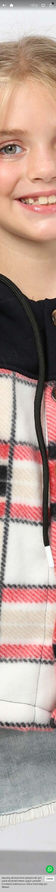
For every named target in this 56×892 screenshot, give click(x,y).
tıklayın (5, 887)
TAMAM (49, 878)
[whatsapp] (50, 869)
